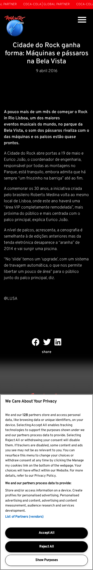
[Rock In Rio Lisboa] (15, 26)
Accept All (47, 533)
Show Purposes (46, 560)
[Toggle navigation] (82, 20)
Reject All (46, 547)
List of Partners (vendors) (24, 517)
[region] (46, 482)
